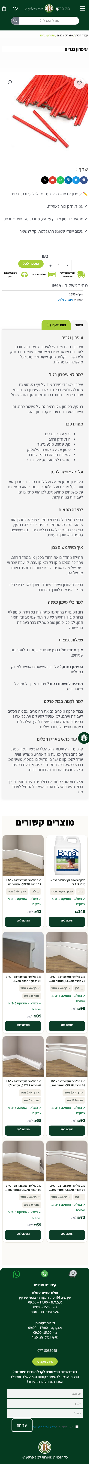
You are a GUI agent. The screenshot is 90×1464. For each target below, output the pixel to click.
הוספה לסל (31, 263)
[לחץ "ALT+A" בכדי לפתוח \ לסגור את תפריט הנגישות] (84, 738)
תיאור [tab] (79, 324)
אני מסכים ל (53, 1427)
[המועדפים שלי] (15, 9)
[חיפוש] (15, 21)
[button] (10, 82)
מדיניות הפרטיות (44, 1427)
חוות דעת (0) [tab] (56, 324)
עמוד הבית (81, 35)
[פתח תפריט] (83, 8)
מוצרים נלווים (65, 35)
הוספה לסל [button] (67, 920)
